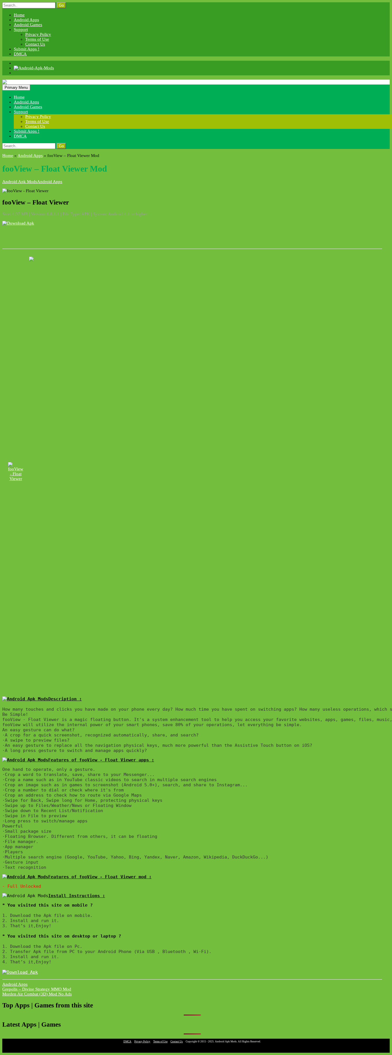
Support (21, 29)
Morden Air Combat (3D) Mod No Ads (37, 994)
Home (19, 15)
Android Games (28, 24)
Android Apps (26, 19)
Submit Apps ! (26, 49)
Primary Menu (16, 87)
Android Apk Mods (19, 181)
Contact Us (35, 44)
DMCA (20, 54)
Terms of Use (37, 39)
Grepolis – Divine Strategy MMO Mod (36, 989)
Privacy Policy (38, 34)
